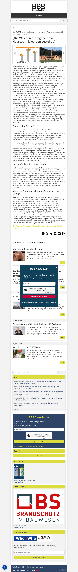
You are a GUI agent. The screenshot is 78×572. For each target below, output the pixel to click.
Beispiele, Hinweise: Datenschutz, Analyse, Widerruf (39, 302)
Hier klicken (41, 291)
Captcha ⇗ (49, 292)
